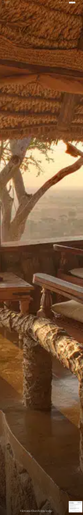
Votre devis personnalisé (72, 2)
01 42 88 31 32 (66, 2)
